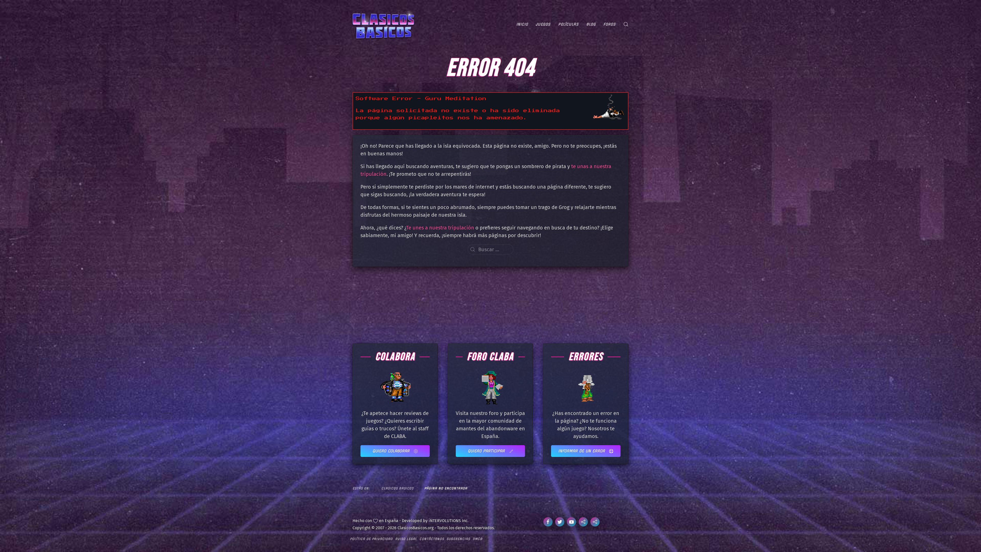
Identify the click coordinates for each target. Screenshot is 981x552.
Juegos (543, 24)
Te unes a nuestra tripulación (440, 228)
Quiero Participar (487, 450)
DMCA (477, 539)
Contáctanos (431, 539)
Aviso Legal (406, 539)
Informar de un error (582, 450)
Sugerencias (458, 539)
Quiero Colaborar (391, 450)
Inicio (522, 24)
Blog (591, 24)
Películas (568, 24)
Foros (609, 24)
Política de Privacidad (371, 539)
